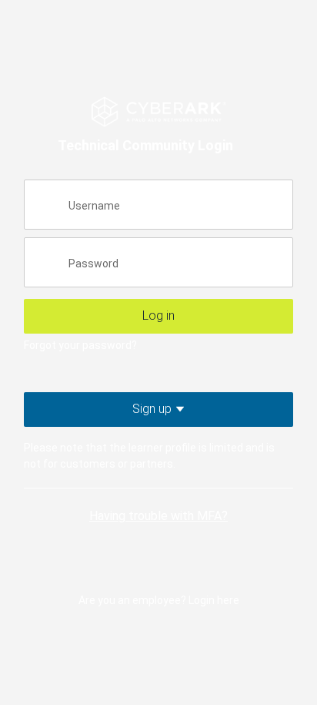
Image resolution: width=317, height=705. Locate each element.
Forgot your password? (80, 345)
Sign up (178, 408)
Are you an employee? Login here (158, 600)
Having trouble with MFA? (158, 516)
